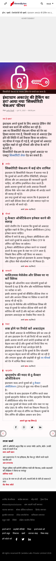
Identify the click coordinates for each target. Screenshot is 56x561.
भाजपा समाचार (7, 509)
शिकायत (16, 533)
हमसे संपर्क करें (39, 529)
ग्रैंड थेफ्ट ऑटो (8, 484)
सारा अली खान (8, 452)
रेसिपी (14, 520)
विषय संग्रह (44, 533)
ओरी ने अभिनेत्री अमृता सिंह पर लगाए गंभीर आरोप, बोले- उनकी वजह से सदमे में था (27, 448)
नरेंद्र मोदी (34, 499)
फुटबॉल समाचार (8, 515)
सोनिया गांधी (8, 474)
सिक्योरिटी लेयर (17, 155)
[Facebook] (15, 427)
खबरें (8, 12)
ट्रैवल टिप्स (44, 499)
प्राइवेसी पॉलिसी (19, 529)
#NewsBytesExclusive (11, 504)
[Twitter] (32, 427)
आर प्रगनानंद (8, 463)
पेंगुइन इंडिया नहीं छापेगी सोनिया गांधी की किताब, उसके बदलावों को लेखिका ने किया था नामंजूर (27, 469)
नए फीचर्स (45, 357)
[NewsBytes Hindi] (18, 4)
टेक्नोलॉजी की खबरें (19, 12)
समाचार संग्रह (33, 533)
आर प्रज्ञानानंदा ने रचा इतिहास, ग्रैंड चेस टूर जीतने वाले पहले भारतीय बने (25, 458)
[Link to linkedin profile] (29, 539)
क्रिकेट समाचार (40, 509)
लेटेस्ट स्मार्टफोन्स (22, 515)
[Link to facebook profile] (16, 539)
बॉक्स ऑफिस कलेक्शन (24, 509)
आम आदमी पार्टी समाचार (33, 504)
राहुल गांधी (6, 520)
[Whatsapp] (24, 427)
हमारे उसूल (6, 533)
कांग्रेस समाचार (23, 499)
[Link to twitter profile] (23, 539)
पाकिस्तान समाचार (38, 515)
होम (3, 12)
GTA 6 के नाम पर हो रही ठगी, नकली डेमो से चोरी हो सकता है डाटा (27, 480)
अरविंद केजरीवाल (8, 499)
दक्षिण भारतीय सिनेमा (27, 520)
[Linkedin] (40, 427)
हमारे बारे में (6, 529)
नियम (29, 529)
